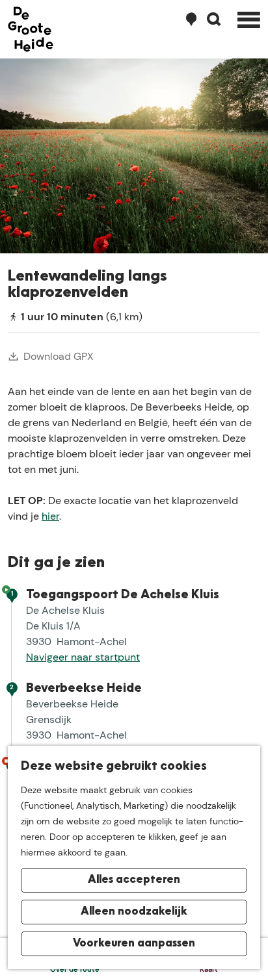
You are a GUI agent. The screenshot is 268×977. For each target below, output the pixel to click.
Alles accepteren (134, 880)
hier (50, 516)
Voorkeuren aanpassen (134, 944)
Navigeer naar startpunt (83, 657)
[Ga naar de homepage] (30, 29)
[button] (21, 393)
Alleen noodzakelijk (134, 912)
